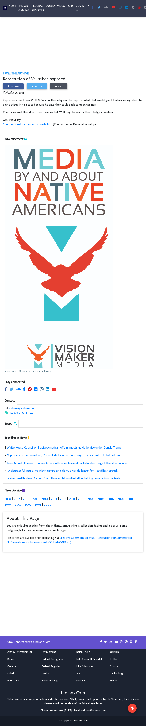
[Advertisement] (73, 43)
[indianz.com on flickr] (36, 389)
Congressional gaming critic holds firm (27, 124)
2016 (26, 499)
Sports (114, 666)
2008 (101, 499)
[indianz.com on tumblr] (132, 7)
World (113, 680)
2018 (8, 499)
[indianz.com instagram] (120, 7)
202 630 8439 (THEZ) (21, 412)
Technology (116, 673)
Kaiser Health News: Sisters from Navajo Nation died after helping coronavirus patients (64, 478)
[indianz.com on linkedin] (48, 389)
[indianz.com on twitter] (11, 389)
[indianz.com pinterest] (139, 7)
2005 (131, 499)
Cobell (10, 673)
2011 (72, 499)
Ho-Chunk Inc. (114, 699)
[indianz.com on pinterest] (30, 389)
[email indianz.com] (6, 408)
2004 (8, 504)
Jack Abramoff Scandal (89, 659)
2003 (18, 504)
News (12, 6)
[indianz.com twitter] (99, 7)
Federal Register (38, 8)
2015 (35, 499)
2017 (17, 499)
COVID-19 (80, 8)
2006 (121, 499)
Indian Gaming (23, 8)
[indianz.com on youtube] (113, 7)
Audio (50, 6)
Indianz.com (81, 720)
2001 (38, 504)
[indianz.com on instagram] (42, 389)
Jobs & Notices (84, 666)
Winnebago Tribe (92, 703)
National (80, 680)
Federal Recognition (53, 659)
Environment (49, 652)
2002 (28, 504)
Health (45, 673)
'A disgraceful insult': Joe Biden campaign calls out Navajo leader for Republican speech (63, 470)
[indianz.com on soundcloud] (18, 389)
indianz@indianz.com (22, 408)
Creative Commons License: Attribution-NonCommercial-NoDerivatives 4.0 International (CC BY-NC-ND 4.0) (70, 540)
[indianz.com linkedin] (127, 7)
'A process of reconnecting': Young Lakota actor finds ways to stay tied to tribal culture (63, 455)
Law (78, 673)
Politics (114, 659)
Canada (11, 666)
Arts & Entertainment (19, 652)
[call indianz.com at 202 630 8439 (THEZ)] (6, 412)
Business (12, 659)
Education (13, 680)
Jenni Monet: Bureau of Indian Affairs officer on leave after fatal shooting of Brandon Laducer (67, 463)
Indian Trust (83, 652)
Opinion (114, 652)
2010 (81, 499)
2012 (63, 499)
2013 (54, 499)
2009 (90, 499)
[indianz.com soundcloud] (106, 7)
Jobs (70, 6)
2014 (44, 499)
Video (61, 6)
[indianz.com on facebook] (6, 389)
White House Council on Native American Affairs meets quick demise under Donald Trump (64, 447)
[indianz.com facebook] (92, 7)
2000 (47, 504)
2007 (111, 499)
